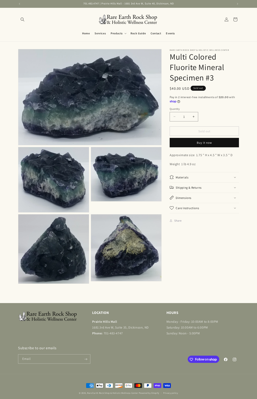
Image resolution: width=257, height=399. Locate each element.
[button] (22, 19)
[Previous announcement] (19, 4)
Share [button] (178, 220)
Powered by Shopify (149, 393)
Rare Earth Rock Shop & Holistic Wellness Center (112, 393)
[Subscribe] (85, 359)
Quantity (175, 108)
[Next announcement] (237, 4)
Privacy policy (170, 392)
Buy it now (204, 143)
